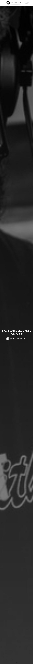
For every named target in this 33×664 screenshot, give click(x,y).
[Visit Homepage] (13, 3)
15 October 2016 (21, 338)
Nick (12, 338)
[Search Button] (31, 3)
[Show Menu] (2, 3)
